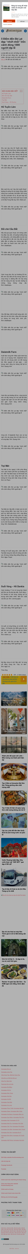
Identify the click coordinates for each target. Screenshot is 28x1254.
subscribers (10, 24)
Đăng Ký (9, 21)
